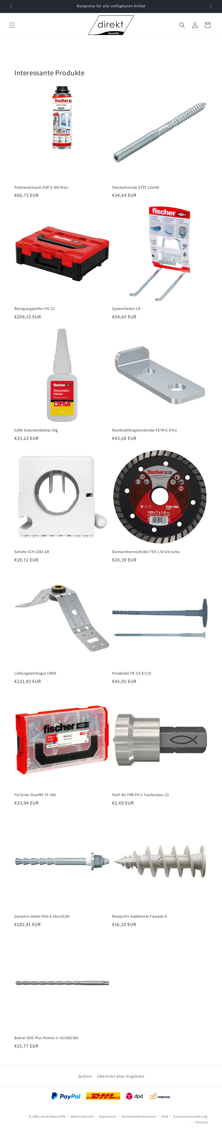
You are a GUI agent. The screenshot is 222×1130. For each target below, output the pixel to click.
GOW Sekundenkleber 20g (36, 430)
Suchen (85, 1076)
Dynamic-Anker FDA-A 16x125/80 (41, 916)
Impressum (107, 1116)
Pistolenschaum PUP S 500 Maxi (41, 187)
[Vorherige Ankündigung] (11, 6)
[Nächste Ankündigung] (210, 6)
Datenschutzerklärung (190, 1116)
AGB (165, 1116)
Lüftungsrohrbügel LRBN (35, 673)
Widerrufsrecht (82, 1116)
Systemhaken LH (126, 308)
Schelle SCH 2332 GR (31, 552)
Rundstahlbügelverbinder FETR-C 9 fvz (144, 430)
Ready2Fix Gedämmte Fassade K (139, 916)
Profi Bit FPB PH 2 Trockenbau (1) (140, 795)
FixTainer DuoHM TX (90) (35, 795)
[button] (12, 25)
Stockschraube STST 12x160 (135, 187)
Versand (201, 1122)
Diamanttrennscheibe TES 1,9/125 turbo (146, 552)
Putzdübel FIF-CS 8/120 (131, 673)
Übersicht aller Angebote (120, 1076)
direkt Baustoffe (53, 1116)
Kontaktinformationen (139, 1116)
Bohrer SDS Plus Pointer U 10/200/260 (46, 1038)
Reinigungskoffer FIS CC (34, 308)
